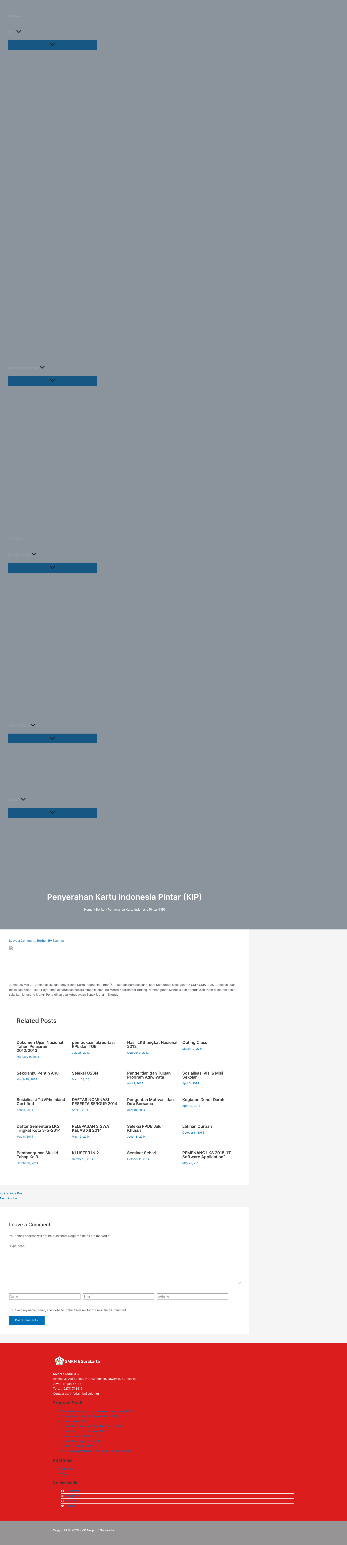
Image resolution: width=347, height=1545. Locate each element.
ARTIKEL (14, 800)
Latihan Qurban (197, 1126)
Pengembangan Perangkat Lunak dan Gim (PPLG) (96, 1451)
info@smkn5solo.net (84, 1393)
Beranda (14, 16)
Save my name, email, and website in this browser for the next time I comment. (71, 1310)
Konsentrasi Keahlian (24, 368)
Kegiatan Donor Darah (203, 1099)
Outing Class (194, 1042)
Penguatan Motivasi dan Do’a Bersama (150, 1101)
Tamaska (14, 539)
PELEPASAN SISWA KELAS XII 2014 (90, 1128)
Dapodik (67, 1469)
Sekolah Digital (19, 726)
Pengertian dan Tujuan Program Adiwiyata (149, 1075)
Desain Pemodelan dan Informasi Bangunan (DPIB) (97, 1411)
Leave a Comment (22, 940)
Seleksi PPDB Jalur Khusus (145, 1128)
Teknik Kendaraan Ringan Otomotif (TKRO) (91, 1426)
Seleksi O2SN (85, 1073)
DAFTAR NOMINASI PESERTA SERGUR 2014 (94, 1101)
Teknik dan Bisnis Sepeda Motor (84, 1431)
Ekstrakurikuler (20, 555)
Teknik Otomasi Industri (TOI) (81, 1446)
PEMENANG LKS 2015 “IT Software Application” (206, 1154)
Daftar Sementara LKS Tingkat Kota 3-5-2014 (39, 1128)
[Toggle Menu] (52, 45)
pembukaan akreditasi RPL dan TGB (93, 1044)
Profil (12, 32)
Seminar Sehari (141, 1152)
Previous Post (11, 1193)
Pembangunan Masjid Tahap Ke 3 (37, 1154)
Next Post (8, 1198)
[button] (18, 32)
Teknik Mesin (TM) (74, 1421)
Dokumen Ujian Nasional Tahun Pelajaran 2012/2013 (40, 1046)
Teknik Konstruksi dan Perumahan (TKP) (89, 1416)
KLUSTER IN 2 (85, 1152)
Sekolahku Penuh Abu (38, 1073)
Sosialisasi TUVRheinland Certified (41, 1101)
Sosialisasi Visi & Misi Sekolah (202, 1075)
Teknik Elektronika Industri (80, 1436)
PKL (64, 1474)
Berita (41, 940)
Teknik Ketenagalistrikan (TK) (82, 1441)
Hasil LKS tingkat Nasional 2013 (152, 1044)
